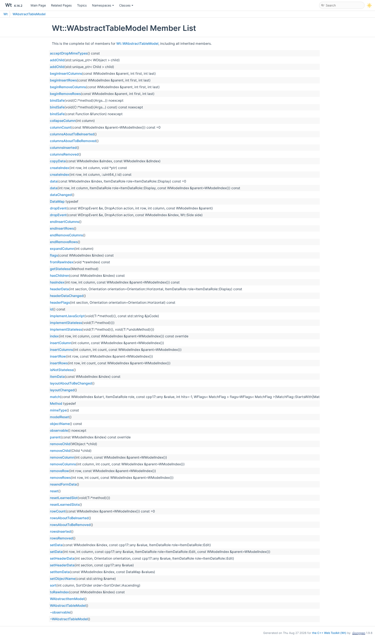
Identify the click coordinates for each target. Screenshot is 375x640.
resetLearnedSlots (64, 504)
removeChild (60, 444)
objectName (60, 424)
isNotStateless (61, 370)
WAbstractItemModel (67, 599)
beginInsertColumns (66, 73)
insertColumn (60, 343)
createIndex (59, 168)
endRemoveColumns (66, 235)
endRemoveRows (64, 242)
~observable (60, 612)
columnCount (60, 127)
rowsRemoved (61, 538)
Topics (82, 5)
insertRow (58, 356)
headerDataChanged (66, 296)
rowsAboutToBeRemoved (70, 525)
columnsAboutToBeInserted (72, 134)
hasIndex (57, 282)
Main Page (38, 5)
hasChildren (59, 276)
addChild (57, 60)
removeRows (60, 478)
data (53, 181)
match (55, 397)
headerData (59, 289)
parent (55, 437)
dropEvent (58, 208)
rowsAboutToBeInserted (69, 518)
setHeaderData (62, 558)
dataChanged (61, 195)
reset (54, 491)
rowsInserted (60, 531)
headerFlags (60, 302)
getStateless (60, 269)
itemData (57, 377)
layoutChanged (62, 390)
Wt (5, 14)
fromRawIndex (61, 262)
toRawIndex (59, 592)
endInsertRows (62, 228)
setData (56, 545)
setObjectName (62, 579)
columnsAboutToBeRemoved (73, 141)
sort (53, 585)
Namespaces (101, 5)
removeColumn (62, 457)
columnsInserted (63, 148)
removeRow (59, 471)
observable (59, 430)
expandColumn (62, 249)
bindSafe (57, 100)
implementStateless (66, 323)
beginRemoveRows (65, 94)
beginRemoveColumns (68, 87)
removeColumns (63, 464)
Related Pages (61, 5)
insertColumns (61, 350)
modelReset (59, 417)
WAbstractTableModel (29, 14)
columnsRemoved (64, 154)
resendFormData (63, 484)
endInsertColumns (64, 222)
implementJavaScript (67, 316)
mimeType (58, 410)
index (54, 336)
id (51, 309)
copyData (58, 161)
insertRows (59, 363)
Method (56, 403)
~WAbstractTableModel (69, 619)
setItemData (60, 572)
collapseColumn (63, 121)
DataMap (57, 201)
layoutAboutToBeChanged (71, 383)
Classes (125, 5)
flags (54, 255)
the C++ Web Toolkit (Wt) (329, 633)
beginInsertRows (63, 80)
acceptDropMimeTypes (68, 53)
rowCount (58, 511)
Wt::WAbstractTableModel (137, 43)
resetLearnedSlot (64, 498)
